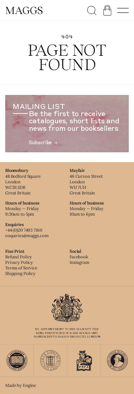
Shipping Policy (20, 273)
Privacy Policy (19, 262)
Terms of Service (21, 268)
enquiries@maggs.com (27, 235)
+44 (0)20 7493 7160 (23, 230)
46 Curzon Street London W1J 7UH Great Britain (86, 185)
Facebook (79, 257)
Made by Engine (20, 385)
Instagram (79, 262)
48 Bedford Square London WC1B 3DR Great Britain (23, 185)
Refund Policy (18, 257)
